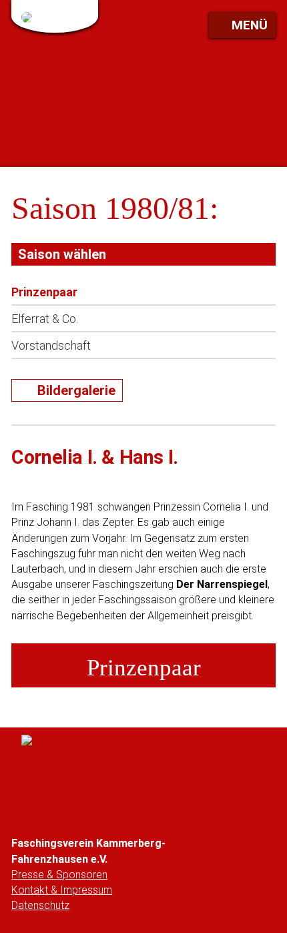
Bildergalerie (76, 390)
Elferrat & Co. (44, 319)
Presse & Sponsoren (59, 874)
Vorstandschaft (51, 345)
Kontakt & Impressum (61, 890)
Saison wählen (62, 254)
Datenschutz (40, 905)
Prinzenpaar (44, 292)
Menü (250, 25)
